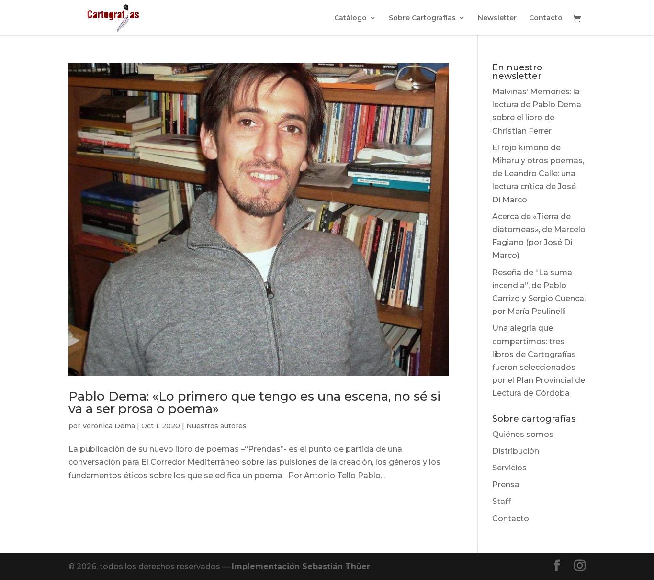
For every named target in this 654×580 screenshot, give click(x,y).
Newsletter (497, 18)
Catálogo (350, 18)
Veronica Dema (108, 426)
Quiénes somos (522, 434)
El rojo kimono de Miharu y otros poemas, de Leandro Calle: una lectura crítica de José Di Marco (538, 173)
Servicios (509, 467)
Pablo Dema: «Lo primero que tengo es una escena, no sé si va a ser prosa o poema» (254, 402)
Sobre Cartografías (422, 18)
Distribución (515, 451)
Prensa (505, 484)
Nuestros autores (216, 426)
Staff (501, 501)
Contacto (546, 18)
